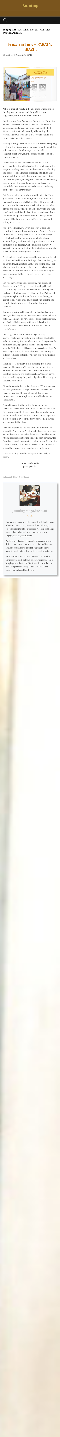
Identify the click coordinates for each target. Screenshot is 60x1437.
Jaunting (30, 5)
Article (23, 29)
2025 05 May (9, 29)
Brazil (34, 29)
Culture (45, 29)
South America (12, 32)
